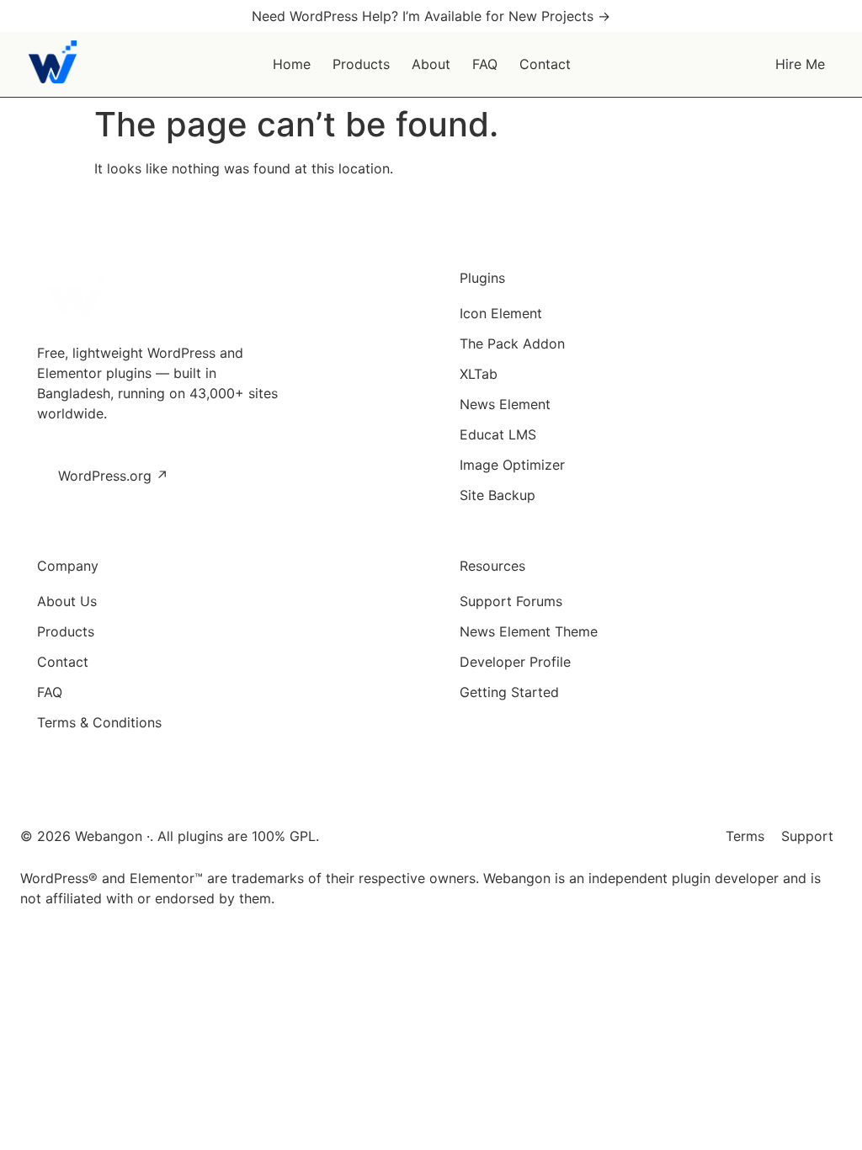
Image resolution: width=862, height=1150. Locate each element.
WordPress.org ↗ (113, 475)
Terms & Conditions (99, 722)
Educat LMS (498, 434)
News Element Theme (529, 631)
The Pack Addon (512, 343)
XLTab (479, 373)
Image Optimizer (512, 464)
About (431, 64)
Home (292, 64)
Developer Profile (515, 661)
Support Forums (511, 601)
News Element (505, 404)
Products (361, 64)
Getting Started (509, 692)
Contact (545, 64)
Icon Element (501, 313)
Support (807, 836)
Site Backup (497, 495)
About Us (67, 601)
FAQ (485, 64)
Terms (745, 836)
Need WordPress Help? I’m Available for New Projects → (431, 16)
